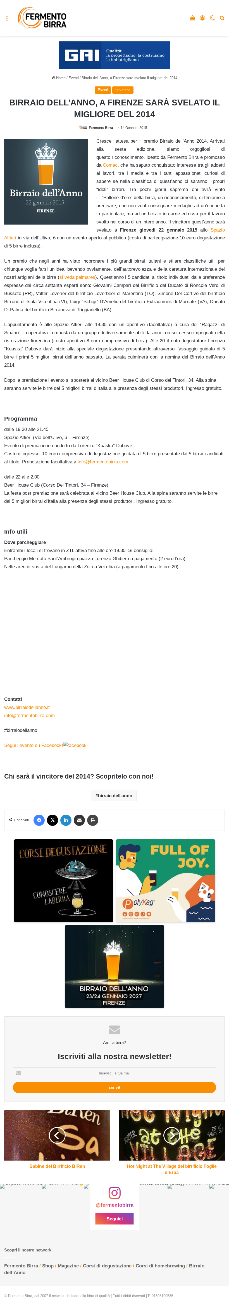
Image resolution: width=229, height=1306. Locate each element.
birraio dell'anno (115, 795)
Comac (110, 165)
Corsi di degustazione (107, 1266)
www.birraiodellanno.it (27, 707)
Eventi (73, 78)
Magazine (68, 1266)
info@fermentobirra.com (103, 462)
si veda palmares (77, 277)
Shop (48, 1266)
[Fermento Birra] (42, 18)
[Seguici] (114, 1196)
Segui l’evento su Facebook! (33, 745)
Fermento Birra (101, 128)
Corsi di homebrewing (160, 1266)
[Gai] (114, 55)
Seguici (115, 1218)
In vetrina (122, 90)
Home (60, 78)
